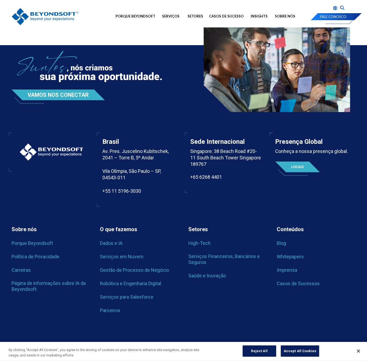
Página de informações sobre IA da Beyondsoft (49, 286)
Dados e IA (111, 243)
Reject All (259, 351)
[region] (183, 351)
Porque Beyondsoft (135, 16)
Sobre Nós (285, 16)
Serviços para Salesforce (126, 297)
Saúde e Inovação (207, 275)
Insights (259, 16)
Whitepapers (290, 256)
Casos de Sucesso (226, 16)
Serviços (170, 16)
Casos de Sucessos (298, 283)
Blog (281, 243)
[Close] (358, 351)
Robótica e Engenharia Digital (130, 283)
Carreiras (21, 270)
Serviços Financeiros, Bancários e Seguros (224, 259)
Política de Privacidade (35, 256)
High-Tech (199, 243)
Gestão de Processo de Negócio (134, 270)
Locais (297, 167)
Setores (195, 16)
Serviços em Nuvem (121, 256)
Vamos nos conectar (58, 95)
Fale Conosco (333, 17)
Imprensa (287, 270)
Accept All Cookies (300, 351)
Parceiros (110, 310)
